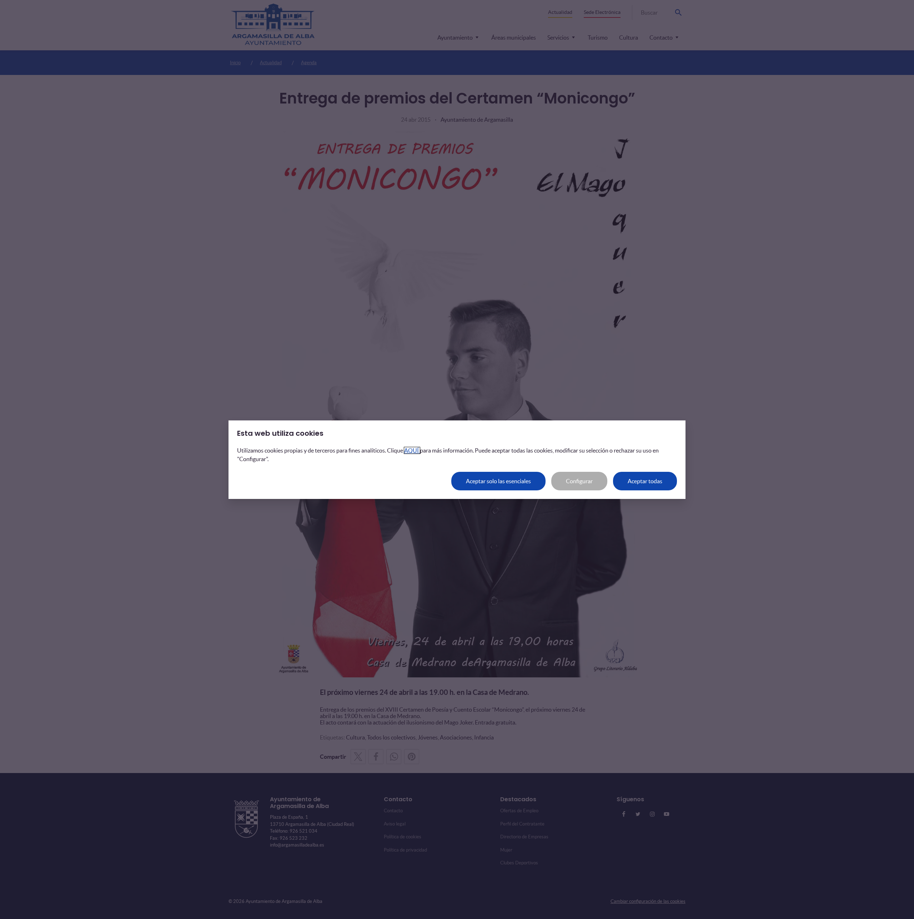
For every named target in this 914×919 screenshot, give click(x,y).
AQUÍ (412, 450)
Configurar (579, 481)
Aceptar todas (645, 481)
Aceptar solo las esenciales (498, 481)
